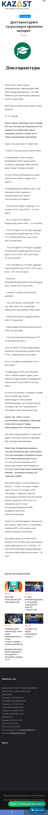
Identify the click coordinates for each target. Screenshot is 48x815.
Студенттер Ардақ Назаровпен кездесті (31, 633)
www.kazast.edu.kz (18, 733)
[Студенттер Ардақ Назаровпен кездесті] (34, 619)
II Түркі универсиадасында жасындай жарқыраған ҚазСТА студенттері (34, 603)
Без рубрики (25, 16)
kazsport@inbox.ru (27, 730)
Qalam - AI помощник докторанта (27, 804)
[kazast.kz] (11, 4)
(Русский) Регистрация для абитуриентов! (13, 599)
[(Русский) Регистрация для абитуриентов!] (14, 586)
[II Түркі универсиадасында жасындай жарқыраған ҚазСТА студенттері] (34, 586)
